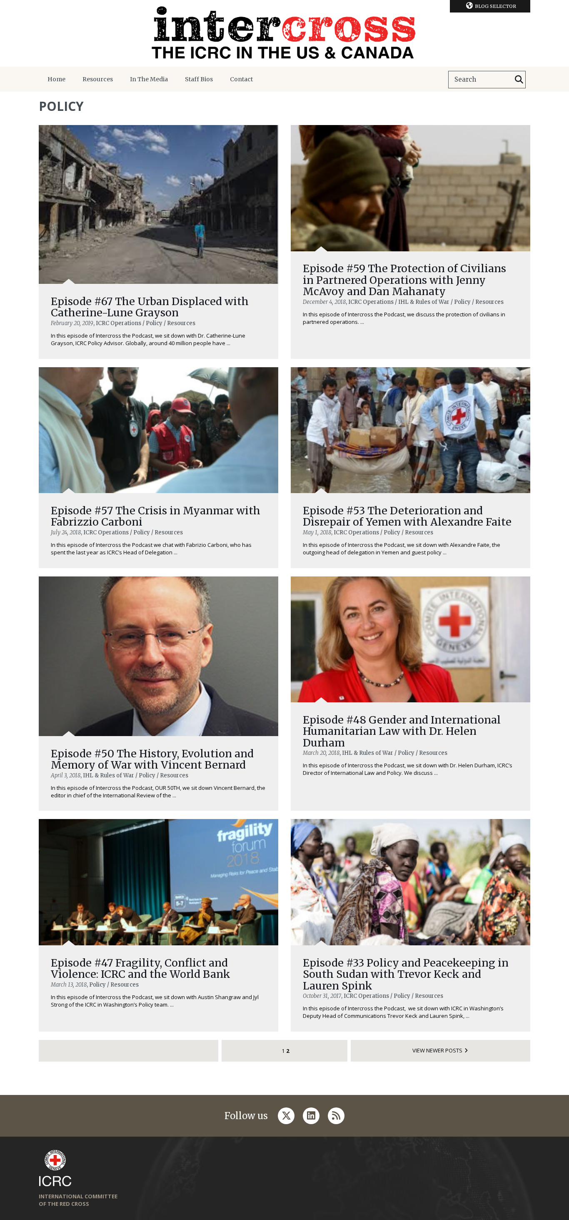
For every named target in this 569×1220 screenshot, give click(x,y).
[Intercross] (284, 33)
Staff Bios (199, 79)
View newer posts (437, 1050)
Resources (97, 79)
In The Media (149, 79)
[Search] (519, 79)
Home (56, 79)
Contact (241, 79)
